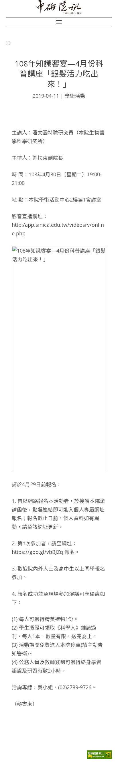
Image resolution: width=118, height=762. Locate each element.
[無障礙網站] (99, 757)
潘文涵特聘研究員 (53, 132)
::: (8, 42)
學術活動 (75, 95)
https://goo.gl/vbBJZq (37, 551)
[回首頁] (59, 7)
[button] (59, 22)
